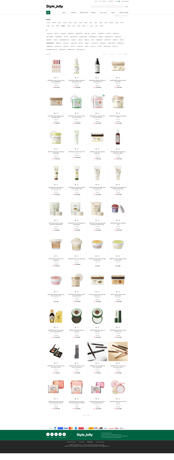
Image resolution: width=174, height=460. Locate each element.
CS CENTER (110, 1)
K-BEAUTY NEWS (123, 12)
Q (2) (53, 25)
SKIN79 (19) (115, 39)
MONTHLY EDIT (84, 12)
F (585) (75, 22)
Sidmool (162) (118, 36)
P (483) (48, 25)
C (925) (59, 22)
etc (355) (101, 25)
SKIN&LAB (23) (99, 39)
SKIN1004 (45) (108, 39)
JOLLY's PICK (103, 12)
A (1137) (48, 22)
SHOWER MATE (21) (109, 36)
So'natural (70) (95, 43)
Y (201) (91, 25)
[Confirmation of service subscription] (114, 437)
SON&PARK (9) (50, 46)
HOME (116, 15)
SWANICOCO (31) (71, 49)
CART (118, 1)
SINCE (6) (80, 39)
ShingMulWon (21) (93, 36)
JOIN (100, 1)
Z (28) (96, 25)
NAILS (64, 12)
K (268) (100, 22)
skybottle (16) (74, 43)
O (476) (122, 22)
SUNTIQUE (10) (62, 49)
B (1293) (54, 22)
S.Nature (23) (49, 33)
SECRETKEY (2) (101, 33)
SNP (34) (81, 43)
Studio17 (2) (93, 46)
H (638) (85, 22)
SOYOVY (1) (73, 46)
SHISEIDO (101, 36)
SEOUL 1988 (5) (50, 36)
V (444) (78, 25)
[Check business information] (98, 444)
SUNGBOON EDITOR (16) (52, 49)
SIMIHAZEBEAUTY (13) (64, 39)
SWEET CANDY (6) (81, 49)
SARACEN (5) (71, 33)
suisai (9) (100, 46)
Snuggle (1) (87, 43)
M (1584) (111, 22)
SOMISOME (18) (120, 43)
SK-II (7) (92, 39)
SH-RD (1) (66, 36)
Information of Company (71, 441)
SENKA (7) (109, 33)
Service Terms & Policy (100, 441)
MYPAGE (104, 1)
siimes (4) (56, 39)
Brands (119, 15)
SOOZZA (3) (65, 46)
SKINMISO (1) (58, 43)
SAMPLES (73, 12)
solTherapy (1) (103, 43)
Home (48, 437)
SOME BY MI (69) (111, 43)
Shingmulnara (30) (83, 36)
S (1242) (63, 25)
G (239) (80, 22)
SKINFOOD (126, 15)
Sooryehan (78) (58, 46)
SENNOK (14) (116, 33)
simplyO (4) (73, 39)
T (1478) (68, 25)
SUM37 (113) (115, 46)
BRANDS (93, 12)
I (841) (90, 22)
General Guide (81, 441)
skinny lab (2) (66, 43)
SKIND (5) (122, 39)
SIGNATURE (49, 39)
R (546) (57, 25)
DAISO (113, 12)
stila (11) (86, 46)
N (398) (116, 22)
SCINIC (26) (87, 33)
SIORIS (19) (86, 39)
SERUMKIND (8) (58, 36)
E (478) (70, 22)
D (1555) (64, 22)
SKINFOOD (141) (50, 43)
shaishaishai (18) (73, 36)
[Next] (91, 415)
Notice (52, 437)
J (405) (95, 22)
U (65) (73, 25)
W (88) (83, 25)
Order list (64, 437)
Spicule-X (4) (80, 46)
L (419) (105, 22)
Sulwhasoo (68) (107, 46)
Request (60, 437)
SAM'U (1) (56, 33)
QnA (56, 437)
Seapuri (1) (93, 33)
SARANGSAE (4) (79, 33)
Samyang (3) (63, 33)
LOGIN (95, 1)
